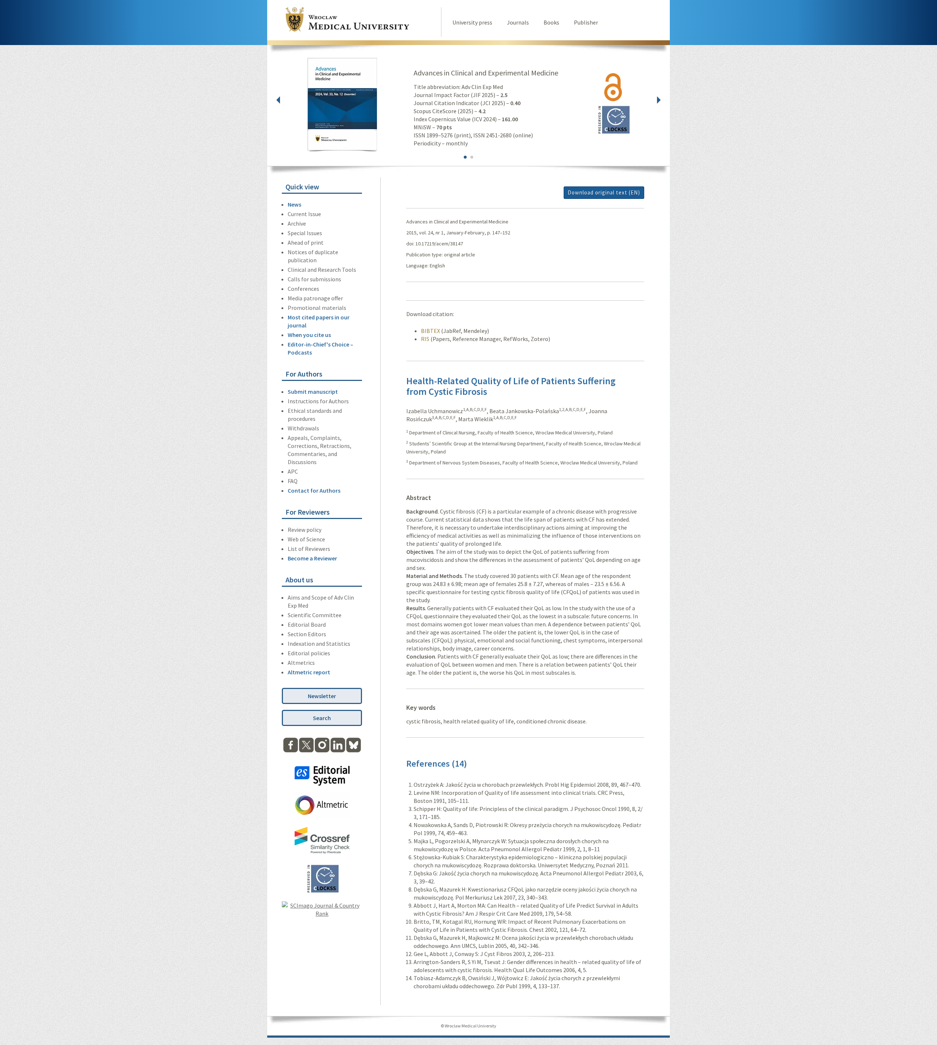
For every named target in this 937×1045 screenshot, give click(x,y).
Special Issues (305, 233)
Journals (518, 22)
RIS (425, 338)
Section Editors (307, 634)
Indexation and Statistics (319, 643)
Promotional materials (317, 307)
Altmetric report (309, 672)
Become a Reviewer (312, 558)
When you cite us (309, 334)
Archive (297, 223)
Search (322, 718)
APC (293, 471)
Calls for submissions (314, 279)
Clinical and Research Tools (322, 269)
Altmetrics (301, 662)
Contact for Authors (314, 490)
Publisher (586, 22)
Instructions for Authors (318, 401)
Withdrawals (303, 428)
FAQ (293, 481)
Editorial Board (307, 624)
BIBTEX (430, 330)
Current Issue (304, 214)
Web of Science (306, 539)
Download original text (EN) (604, 192)
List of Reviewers (309, 548)
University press (472, 22)
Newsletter (322, 696)
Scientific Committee (314, 615)
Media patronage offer (315, 298)
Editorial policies (309, 653)
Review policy (304, 529)
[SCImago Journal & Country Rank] (322, 913)
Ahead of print (306, 242)
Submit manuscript (313, 391)
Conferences (303, 288)
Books (551, 22)
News (294, 204)
